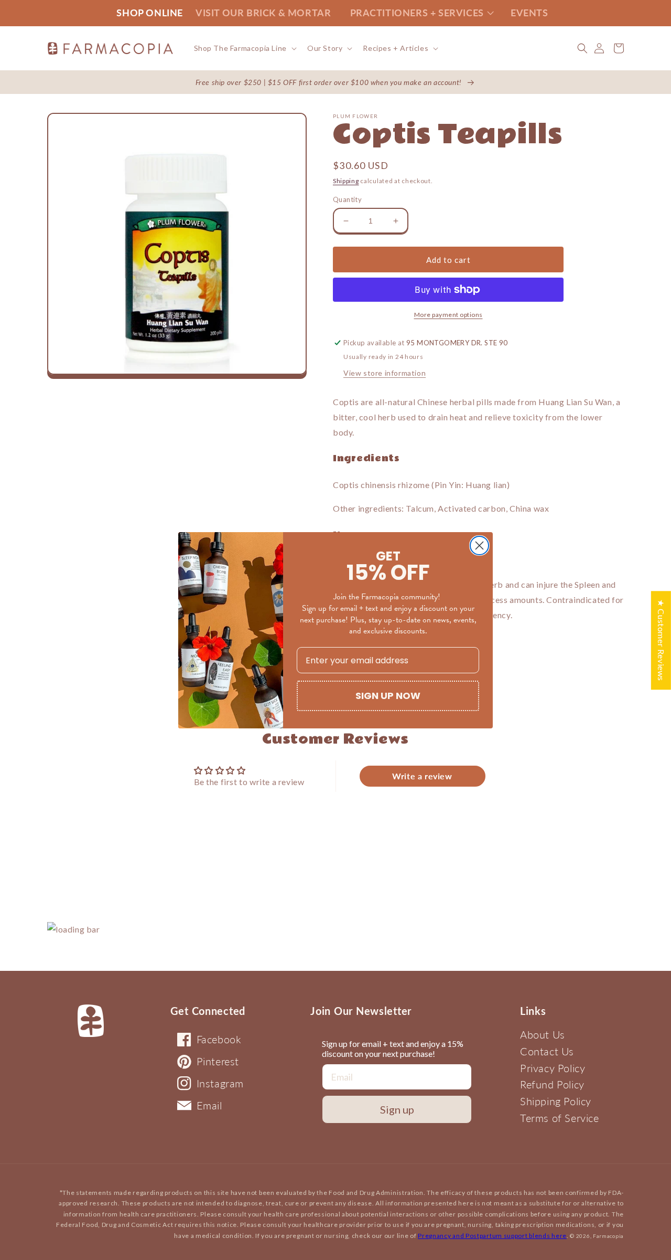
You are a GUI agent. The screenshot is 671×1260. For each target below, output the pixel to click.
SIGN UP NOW (387, 695)
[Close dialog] (479, 545)
